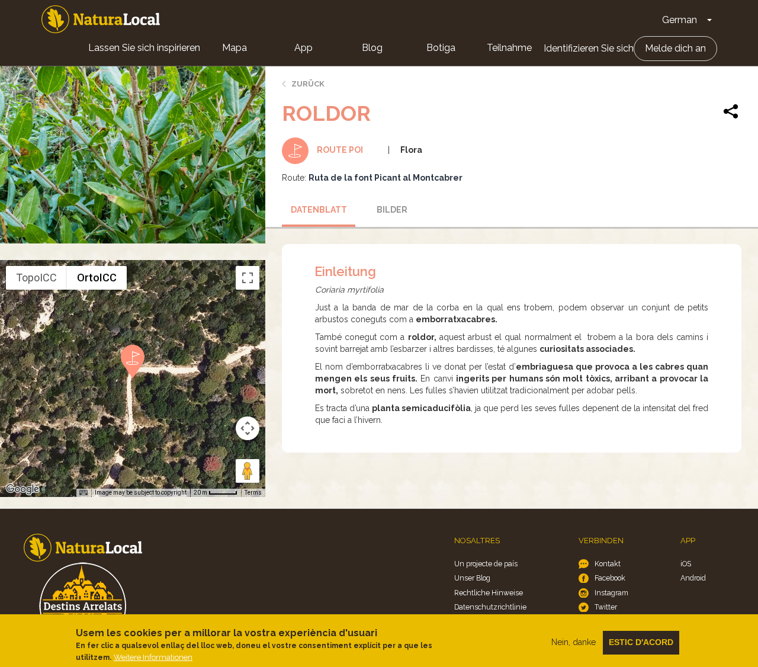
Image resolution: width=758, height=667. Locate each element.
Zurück (308, 83)
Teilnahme (509, 47)
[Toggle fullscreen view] (247, 278)
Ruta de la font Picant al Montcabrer (385, 177)
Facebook (610, 577)
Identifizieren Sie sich (589, 48)
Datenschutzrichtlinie (490, 606)
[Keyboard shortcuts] (83, 493)
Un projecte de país (486, 563)
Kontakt (608, 563)
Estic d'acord (641, 642)
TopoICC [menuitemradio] (36, 277)
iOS (685, 563)
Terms (253, 492)
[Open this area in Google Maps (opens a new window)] (22, 489)
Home (100, 19)
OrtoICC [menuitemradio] (97, 277)
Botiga (440, 47)
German (679, 19)
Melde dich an (675, 48)
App (303, 47)
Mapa (234, 47)
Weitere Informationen (153, 657)
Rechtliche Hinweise (488, 592)
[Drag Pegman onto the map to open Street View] (247, 471)
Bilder (392, 209)
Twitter (606, 606)
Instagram (611, 592)
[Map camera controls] (247, 428)
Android (693, 577)
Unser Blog (472, 577)
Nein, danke (573, 642)
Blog (372, 47)
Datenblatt (319, 209)
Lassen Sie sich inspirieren (144, 47)
